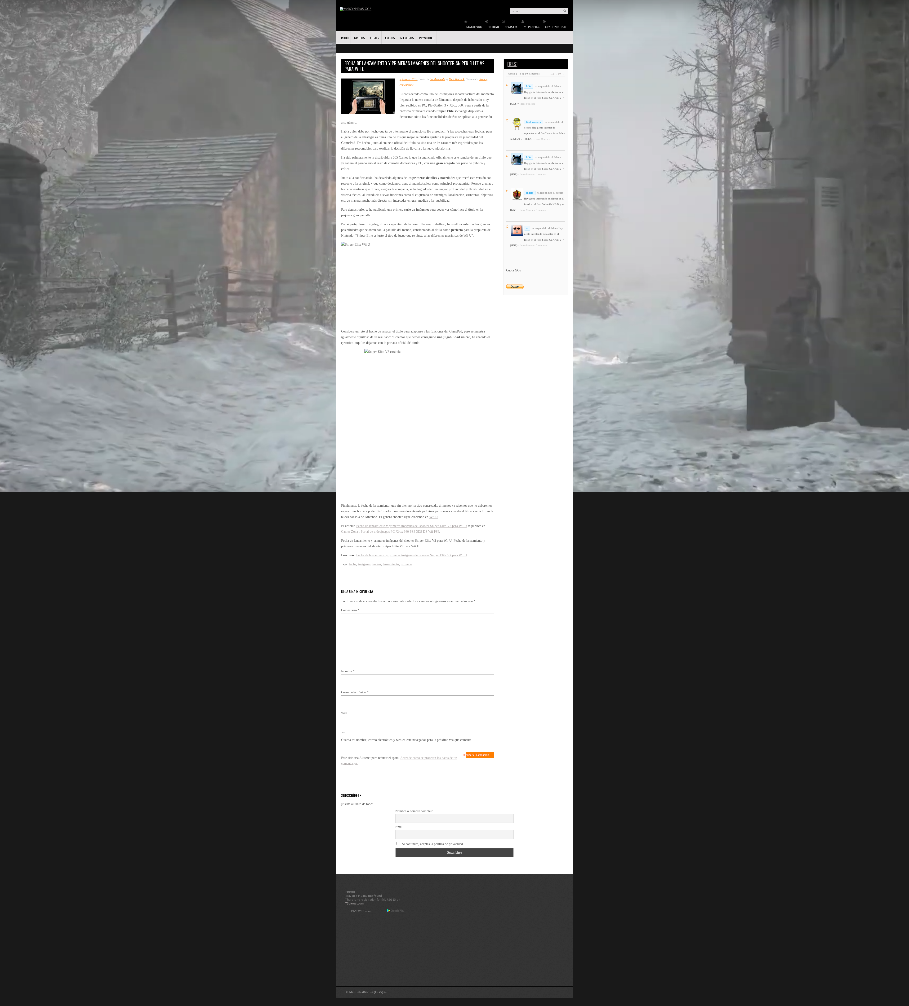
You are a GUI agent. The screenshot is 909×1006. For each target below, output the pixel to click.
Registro (511, 27)
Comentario (350, 610)
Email (399, 827)
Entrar (493, 27)
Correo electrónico (355, 692)
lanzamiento (391, 564)
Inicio (345, 37)
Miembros (407, 37)
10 (559, 73)
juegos (376, 564)
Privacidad (426, 37)
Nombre (348, 671)
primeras (406, 564)
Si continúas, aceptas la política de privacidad (432, 844)
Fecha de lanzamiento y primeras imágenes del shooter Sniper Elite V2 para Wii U (411, 526)
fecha (352, 564)
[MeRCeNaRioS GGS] (355, 9)
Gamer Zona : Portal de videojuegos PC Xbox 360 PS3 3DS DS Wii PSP (390, 531)
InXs (528, 86)
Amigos (390, 37)
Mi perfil (532, 27)
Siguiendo (474, 27)
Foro (374, 37)
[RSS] (512, 63)
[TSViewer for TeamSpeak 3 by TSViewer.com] (358, 912)
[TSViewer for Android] (396, 911)
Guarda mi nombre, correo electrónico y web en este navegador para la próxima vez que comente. (406, 740)
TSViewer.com (354, 903)
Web (344, 713)
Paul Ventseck (456, 79)
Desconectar (555, 27)
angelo (529, 192)
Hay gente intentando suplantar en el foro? (543, 234)
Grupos (359, 37)
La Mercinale (437, 79)
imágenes (364, 564)
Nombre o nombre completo (414, 811)
